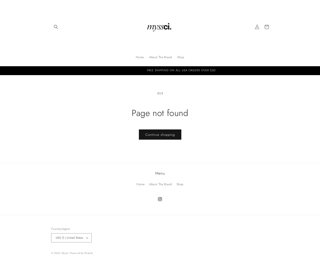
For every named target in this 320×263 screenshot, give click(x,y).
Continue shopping (160, 134)
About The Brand (160, 184)
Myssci (65, 253)
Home (140, 184)
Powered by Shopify (81, 253)
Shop (180, 184)
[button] (56, 27)
